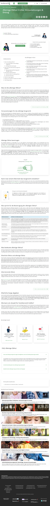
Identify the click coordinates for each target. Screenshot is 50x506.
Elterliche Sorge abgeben (9, 77)
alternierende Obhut (7, 279)
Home (4, 7)
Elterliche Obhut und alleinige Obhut (12, 74)
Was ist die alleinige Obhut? (10, 62)
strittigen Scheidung (17, 307)
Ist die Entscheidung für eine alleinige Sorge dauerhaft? (14, 365)
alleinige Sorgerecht (7, 145)
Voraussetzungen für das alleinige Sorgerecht (12, 64)
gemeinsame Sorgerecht (12, 96)
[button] (14, 3)
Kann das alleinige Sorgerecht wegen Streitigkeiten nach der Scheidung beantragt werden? (21, 354)
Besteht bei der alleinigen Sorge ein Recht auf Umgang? (14, 368)
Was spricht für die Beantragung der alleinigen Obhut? (12, 71)
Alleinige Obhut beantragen (11, 66)
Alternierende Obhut (10, 75)
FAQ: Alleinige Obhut (8, 80)
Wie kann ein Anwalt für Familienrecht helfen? (13, 78)
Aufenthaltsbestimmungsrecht (36, 151)
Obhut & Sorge (7, 7)
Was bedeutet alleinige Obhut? (10, 72)
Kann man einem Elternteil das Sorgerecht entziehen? (12, 68)
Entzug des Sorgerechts (15, 182)
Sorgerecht (34, 129)
